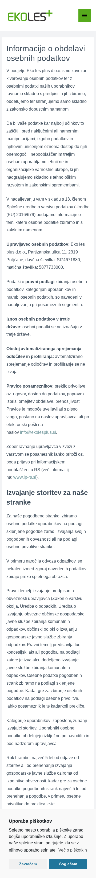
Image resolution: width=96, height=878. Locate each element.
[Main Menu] (84, 15)
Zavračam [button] (28, 864)
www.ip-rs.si (24, 477)
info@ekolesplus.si (38, 432)
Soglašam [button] (68, 864)
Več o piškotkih (72, 850)
